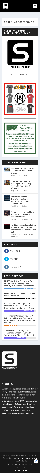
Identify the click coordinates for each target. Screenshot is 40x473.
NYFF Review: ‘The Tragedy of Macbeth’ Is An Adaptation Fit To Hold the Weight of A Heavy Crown (19, 305)
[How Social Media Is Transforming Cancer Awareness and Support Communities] (7, 198)
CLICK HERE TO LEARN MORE (18, 75)
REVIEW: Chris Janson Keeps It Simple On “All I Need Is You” (19, 294)
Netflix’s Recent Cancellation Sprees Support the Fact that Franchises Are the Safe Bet (23, 228)
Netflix (30, 234)
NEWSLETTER (12, 464)
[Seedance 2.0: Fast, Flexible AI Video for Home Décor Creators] (7, 169)
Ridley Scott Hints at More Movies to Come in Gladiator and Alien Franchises (23, 214)
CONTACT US (20, 467)
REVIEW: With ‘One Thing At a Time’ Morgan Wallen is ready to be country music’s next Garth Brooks (19, 283)
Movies (30, 219)
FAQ (30, 464)
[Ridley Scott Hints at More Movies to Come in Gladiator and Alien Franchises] (7, 213)
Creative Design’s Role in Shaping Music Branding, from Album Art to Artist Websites (21, 184)
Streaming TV (16, 236)
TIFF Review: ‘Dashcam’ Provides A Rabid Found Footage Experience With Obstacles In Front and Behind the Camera (19, 319)
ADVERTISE (23, 464)
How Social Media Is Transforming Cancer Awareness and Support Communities (21, 200)
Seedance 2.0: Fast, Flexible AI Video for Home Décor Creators (22, 170)
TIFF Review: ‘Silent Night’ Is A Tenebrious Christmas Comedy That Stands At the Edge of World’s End (19, 332)
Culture (24, 175)
